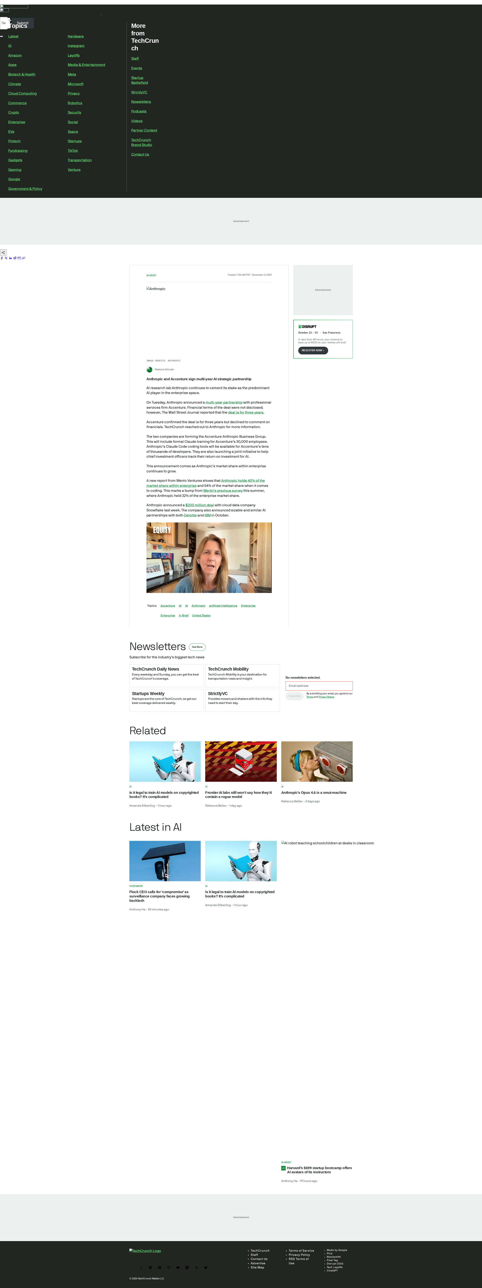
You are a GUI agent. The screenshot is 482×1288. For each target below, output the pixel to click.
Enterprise (16, 122)
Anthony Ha (137, 909)
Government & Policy (25, 189)
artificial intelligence (223, 605)
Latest (13, 36)
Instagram (76, 46)
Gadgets (15, 160)
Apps (12, 65)
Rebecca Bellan (216, 805)
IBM (207, 515)
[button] (209, 557)
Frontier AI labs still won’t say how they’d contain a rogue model (238, 795)
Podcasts (138, 111)
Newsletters (141, 102)
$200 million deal (199, 505)
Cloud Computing (22, 93)
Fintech (14, 141)
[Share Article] (3, 252)
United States (201, 615)
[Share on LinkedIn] (11, 258)
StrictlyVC (139, 92)
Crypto (13, 112)
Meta (72, 74)
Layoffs (74, 55)
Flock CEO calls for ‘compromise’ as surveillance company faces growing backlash (159, 896)
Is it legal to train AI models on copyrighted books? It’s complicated (164, 795)
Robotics (75, 103)
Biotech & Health (21, 74)
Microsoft (75, 84)
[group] (161, 586)
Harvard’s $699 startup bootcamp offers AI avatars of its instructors (319, 1170)
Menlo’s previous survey (223, 491)
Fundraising (17, 151)
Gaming (14, 170)
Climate (14, 84)
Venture (74, 170)
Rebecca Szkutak (164, 369)
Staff (135, 58)
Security (74, 112)
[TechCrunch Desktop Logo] (241, 6)
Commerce (17, 103)
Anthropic (198, 605)
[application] (209, 557)
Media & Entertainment (86, 65)
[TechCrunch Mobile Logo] (241, 10)
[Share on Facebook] (2, 258)
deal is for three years (245, 412)
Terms (310, 697)
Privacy (74, 93)
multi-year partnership (224, 402)
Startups (75, 141)
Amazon (15, 55)
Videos (137, 121)
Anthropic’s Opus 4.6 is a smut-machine (314, 793)
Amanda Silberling (142, 805)
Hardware (76, 36)
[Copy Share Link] (23, 258)
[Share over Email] (19, 258)
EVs (11, 132)
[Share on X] (6, 258)
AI (9, 46)
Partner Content (144, 130)
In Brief (183, 615)
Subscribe (294, 696)
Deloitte (190, 515)
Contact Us (140, 154)
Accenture (168, 605)
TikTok (73, 151)
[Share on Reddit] (15, 258)
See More (197, 647)
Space (73, 132)
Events (136, 68)
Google (14, 179)
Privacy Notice (326, 697)
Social (73, 122)
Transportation (80, 160)
